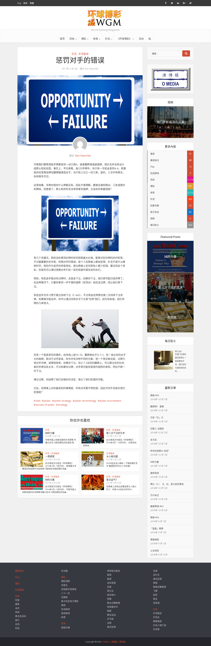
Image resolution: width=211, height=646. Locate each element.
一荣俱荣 (50, 456)
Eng (19, 3)
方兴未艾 (154, 495)
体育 (95, 38)
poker (47, 400)
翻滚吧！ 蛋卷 (157, 406)
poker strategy (62, 400)
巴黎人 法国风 (157, 428)
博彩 (83, 38)
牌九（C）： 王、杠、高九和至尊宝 (167, 484)
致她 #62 (154, 517)
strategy (63, 404)
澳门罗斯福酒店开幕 (170, 122)
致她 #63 (154, 395)
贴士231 (178, 351)
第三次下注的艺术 (115, 432)
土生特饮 (154, 550)
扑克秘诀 (84, 53)
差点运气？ (112, 479)
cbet (38, 400)
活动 (141, 38)
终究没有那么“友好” (159, 450)
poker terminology (85, 400)
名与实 (153, 439)
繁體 (32, 3)
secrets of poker (45, 404)
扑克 (107, 38)
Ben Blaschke (91, 68)
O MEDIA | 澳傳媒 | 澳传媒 (113, 641)
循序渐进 (154, 472)
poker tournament (110, 400)
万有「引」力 (156, 417)
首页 (62, 38)
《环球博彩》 (124, 38)
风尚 (71, 38)
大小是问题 (112, 456)
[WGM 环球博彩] (105, 17)
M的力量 (50, 432)
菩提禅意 (154, 539)
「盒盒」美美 (156, 528)
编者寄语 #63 (156, 506)
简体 (25, 3)
